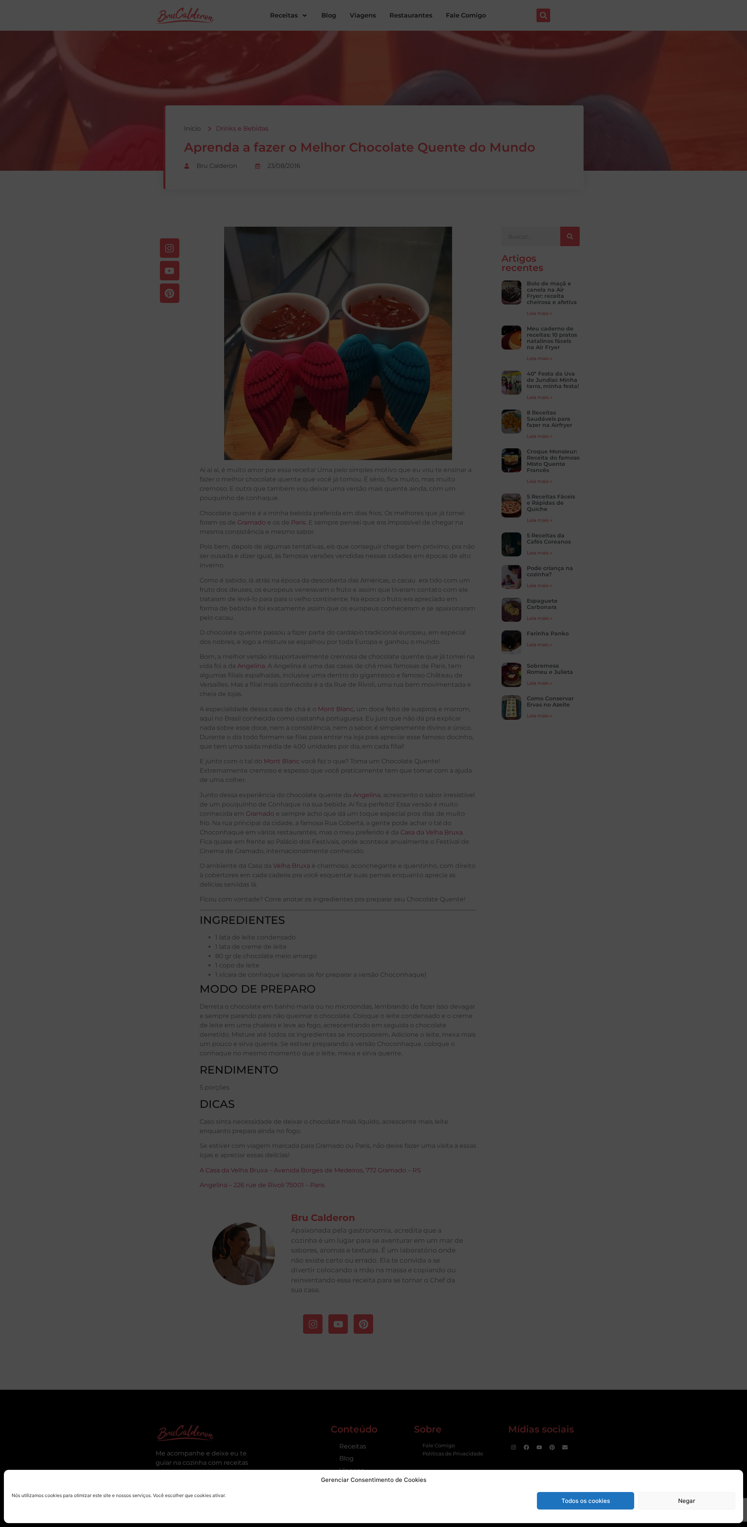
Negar (686, 1500)
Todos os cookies (585, 1500)
